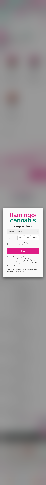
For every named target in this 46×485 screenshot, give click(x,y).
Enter (23, 251)
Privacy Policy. (13, 265)
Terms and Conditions (31, 263)
